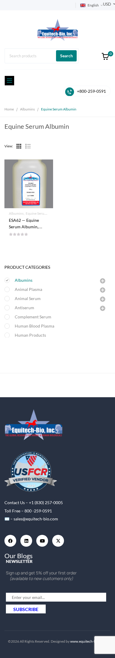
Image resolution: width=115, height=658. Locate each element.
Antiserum (24, 307)
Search (66, 55)
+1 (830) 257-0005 (46, 502)
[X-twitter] (58, 541)
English (93, 5)
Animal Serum (28, 298)
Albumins (27, 109)
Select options (29, 222)
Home (9, 109)
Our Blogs (18, 556)
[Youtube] (42, 541)
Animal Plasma (28, 289)
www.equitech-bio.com (88, 641)
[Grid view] (18, 146)
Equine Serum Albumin (43, 213)
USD (107, 3)
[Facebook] (10, 541)
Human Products (30, 335)
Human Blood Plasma (34, 325)
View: (8, 146)
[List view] (27, 146)
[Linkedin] (26, 541)
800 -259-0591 (38, 510)
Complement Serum (33, 316)
